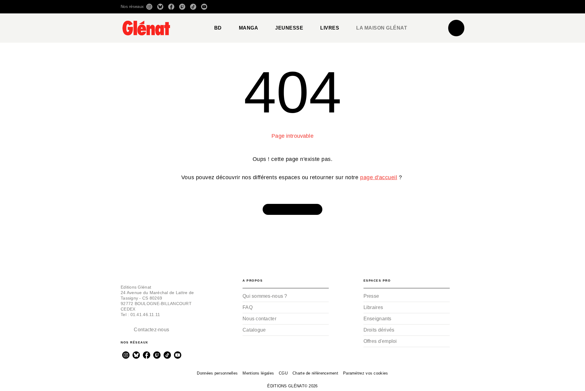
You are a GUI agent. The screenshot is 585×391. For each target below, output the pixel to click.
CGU (283, 373)
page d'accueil (378, 177)
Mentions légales (258, 373)
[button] (378, 6)
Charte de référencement (315, 373)
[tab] (218, 28)
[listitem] (149, 6)
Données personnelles (217, 373)
